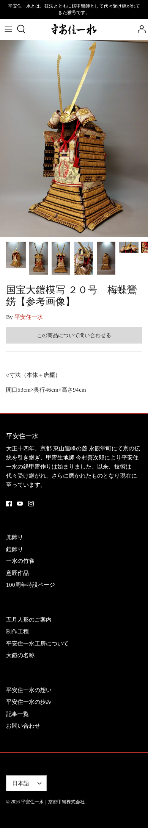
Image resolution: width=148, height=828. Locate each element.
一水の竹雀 (20, 561)
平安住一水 (28, 317)
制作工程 (17, 631)
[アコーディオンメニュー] (8, 29)
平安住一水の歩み (29, 702)
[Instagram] (31, 503)
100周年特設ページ (30, 585)
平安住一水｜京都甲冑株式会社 (53, 802)
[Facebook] (9, 503)
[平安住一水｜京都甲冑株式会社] (74, 29)
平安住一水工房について (37, 644)
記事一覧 (17, 714)
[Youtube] (20, 503)
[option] (74, 138)
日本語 (20, 783)
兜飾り (14, 537)
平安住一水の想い (29, 690)
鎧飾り (14, 549)
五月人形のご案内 (29, 620)
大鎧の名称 (20, 655)
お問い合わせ (23, 726)
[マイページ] (139, 29)
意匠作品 (17, 573)
